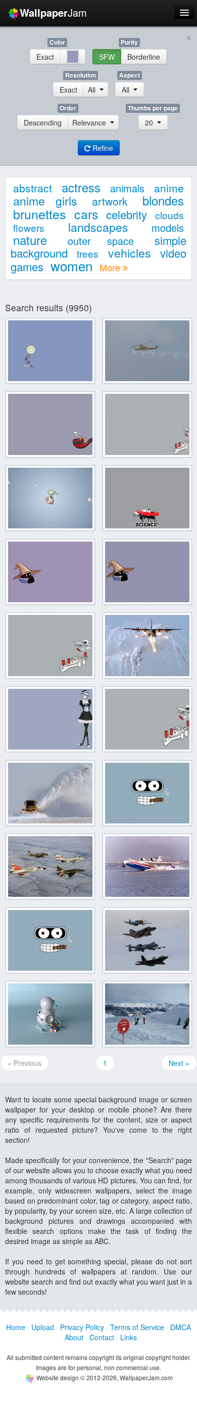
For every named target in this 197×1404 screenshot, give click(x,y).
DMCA (180, 1327)
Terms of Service (137, 1327)
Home (15, 1327)
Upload (42, 1327)
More (111, 267)
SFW (107, 57)
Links (128, 1337)
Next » (179, 1063)
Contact (101, 1337)
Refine (101, 148)
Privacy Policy (82, 1327)
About (74, 1337)
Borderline (143, 57)
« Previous (24, 1063)
